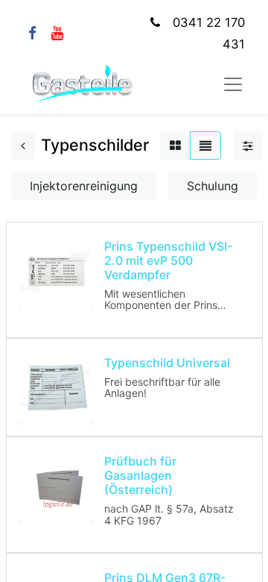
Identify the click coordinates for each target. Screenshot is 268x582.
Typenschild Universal (167, 362)
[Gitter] (175, 145)
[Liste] (205, 145)
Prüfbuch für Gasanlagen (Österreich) (140, 475)
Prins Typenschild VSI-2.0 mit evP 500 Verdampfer (168, 260)
